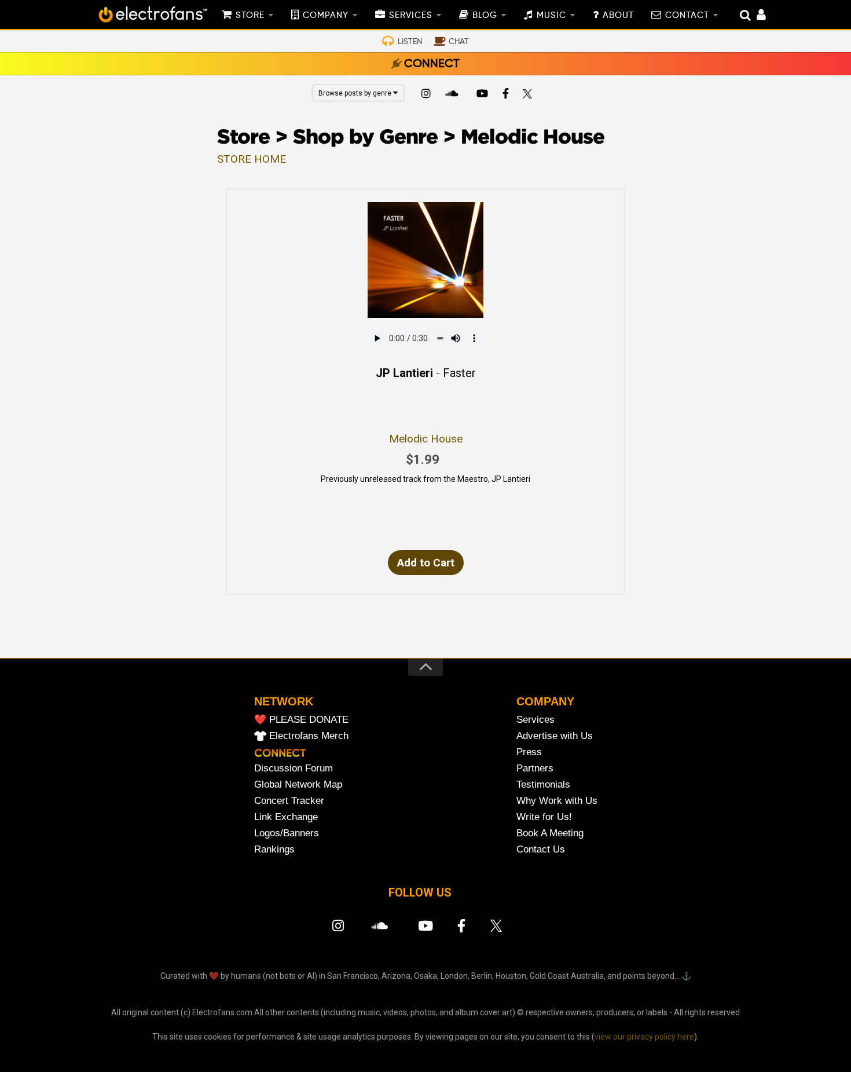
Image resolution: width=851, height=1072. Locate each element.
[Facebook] (506, 95)
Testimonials (543, 784)
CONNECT (432, 64)
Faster (459, 373)
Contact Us (540, 849)
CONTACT (687, 16)
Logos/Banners (286, 833)
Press (529, 752)
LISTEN (410, 42)
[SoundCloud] (454, 95)
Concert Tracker (289, 800)
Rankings (274, 849)
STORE (250, 16)
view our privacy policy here (644, 1036)
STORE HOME (251, 159)
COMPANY (326, 16)
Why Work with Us (556, 800)
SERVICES (410, 16)
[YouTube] (481, 95)
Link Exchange (286, 816)
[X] (529, 95)
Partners (534, 768)
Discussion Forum (293, 768)
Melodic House (426, 438)
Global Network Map (298, 784)
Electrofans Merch (309, 735)
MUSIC (551, 16)
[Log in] (755, 16)
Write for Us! (544, 816)
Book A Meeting (550, 833)
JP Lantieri (404, 373)
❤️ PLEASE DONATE (301, 719)
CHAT (459, 42)
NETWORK (283, 701)
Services (535, 719)
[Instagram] (426, 95)
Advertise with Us (554, 735)
